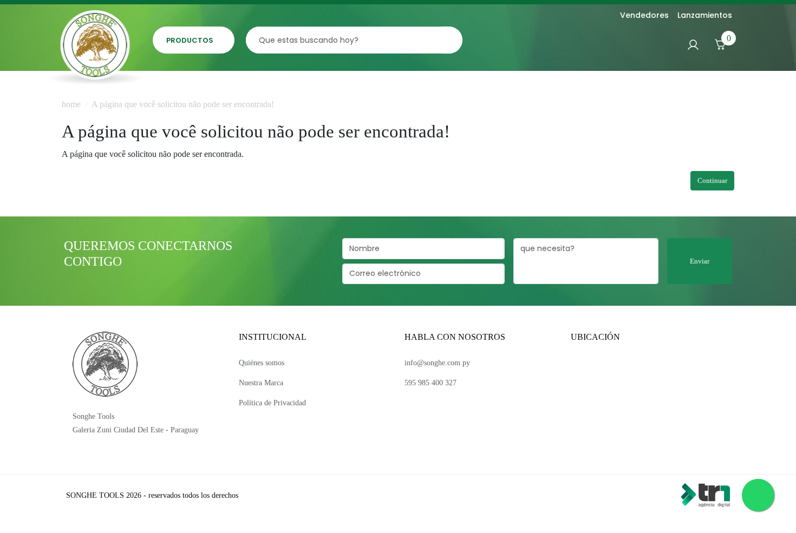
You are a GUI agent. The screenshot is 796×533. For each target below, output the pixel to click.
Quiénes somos (261, 363)
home (71, 104)
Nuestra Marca (261, 383)
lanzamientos (704, 15)
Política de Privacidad (272, 403)
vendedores (644, 15)
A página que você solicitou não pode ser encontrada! (183, 104)
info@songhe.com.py (437, 363)
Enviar (699, 261)
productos (189, 40)
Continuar (712, 180)
